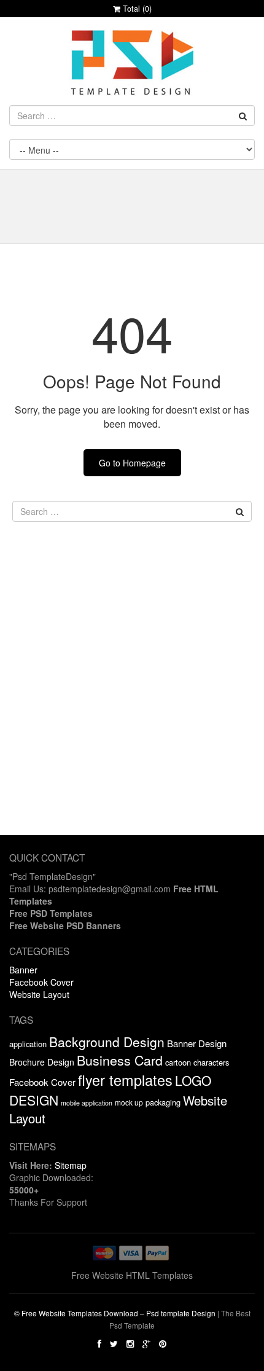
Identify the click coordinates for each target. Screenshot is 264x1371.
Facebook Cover (41, 982)
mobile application (86, 1102)
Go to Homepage (132, 463)
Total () (136, 8)
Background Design (107, 1041)
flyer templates (125, 1079)
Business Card (120, 1059)
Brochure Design (41, 1062)
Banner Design (197, 1043)
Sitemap (71, 1165)
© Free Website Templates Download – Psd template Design (114, 1313)
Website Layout (39, 994)
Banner (23, 970)
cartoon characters (197, 1062)
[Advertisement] (132, 703)
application (28, 1044)
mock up (129, 1102)
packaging (163, 1102)
